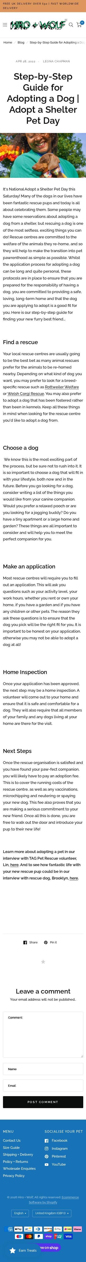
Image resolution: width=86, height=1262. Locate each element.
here (14, 864)
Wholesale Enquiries (19, 1169)
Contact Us (11, 1140)
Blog (21, 42)
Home (7, 42)
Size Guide (11, 1148)
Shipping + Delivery (18, 1155)
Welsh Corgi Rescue (26, 393)
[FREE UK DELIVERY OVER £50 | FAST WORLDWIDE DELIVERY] (43, 6)
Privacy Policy (14, 1176)
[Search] (71, 24)
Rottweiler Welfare (62, 387)
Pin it (53, 942)
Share (33, 942)
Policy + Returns (15, 1162)
